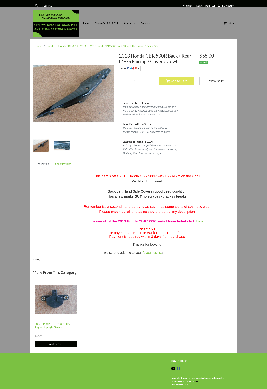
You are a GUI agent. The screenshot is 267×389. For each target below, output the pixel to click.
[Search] (36, 5)
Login (199, 5)
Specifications (63, 163)
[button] (216, 81)
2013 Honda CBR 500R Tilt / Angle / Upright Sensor (52, 325)
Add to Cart (178, 81)
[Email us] (173, 368)
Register (210, 5)
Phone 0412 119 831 (106, 23)
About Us (129, 23)
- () (229, 23)
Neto (196, 381)
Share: (124, 68)
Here (199, 221)
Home (85, 23)
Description (42, 163)
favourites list (152, 252)
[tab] (42, 163)
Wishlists (188, 5)
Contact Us (147, 23)
